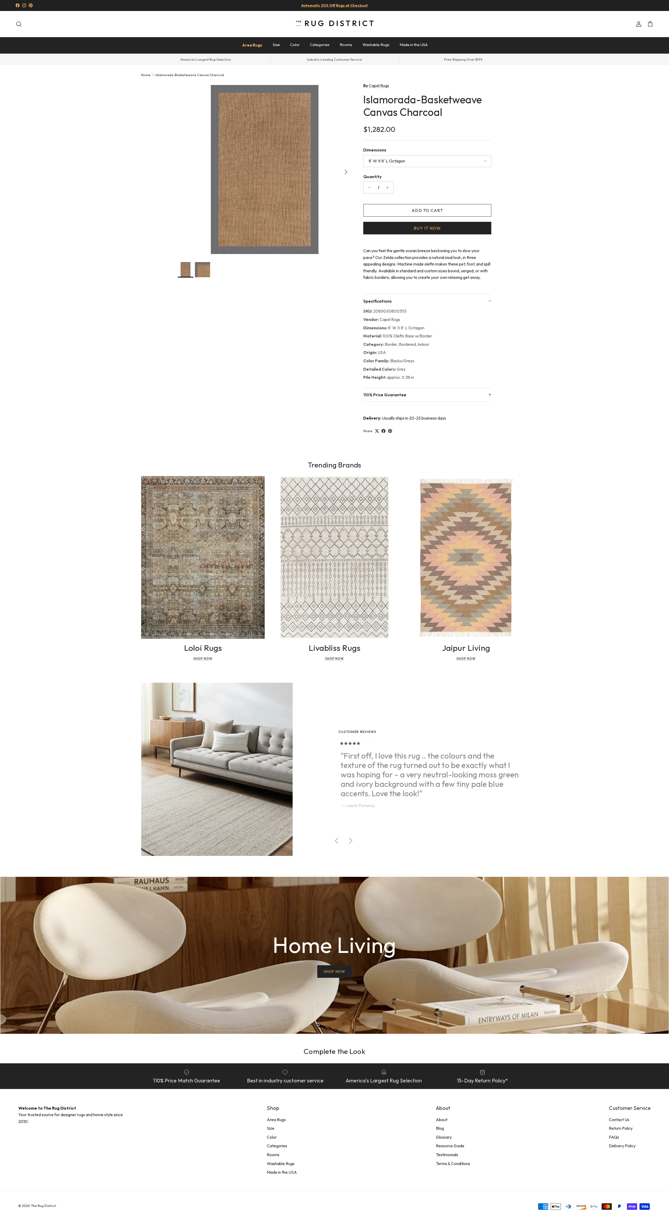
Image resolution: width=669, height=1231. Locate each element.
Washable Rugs (375, 44)
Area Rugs (252, 45)
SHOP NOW (334, 971)
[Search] (19, 24)
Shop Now (202, 658)
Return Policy (621, 1128)
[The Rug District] (334, 24)
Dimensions (374, 150)
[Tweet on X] (377, 431)
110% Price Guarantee (384, 394)
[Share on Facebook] (383, 431)
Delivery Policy (622, 1145)
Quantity (372, 176)
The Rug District (43, 1206)
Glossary (444, 1137)
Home (146, 74)
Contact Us (619, 1119)
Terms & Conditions (453, 1163)
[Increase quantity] (388, 187)
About (441, 1119)
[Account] (637, 24)
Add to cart (427, 210)
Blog (440, 1128)
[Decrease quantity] (368, 187)
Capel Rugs (379, 85)
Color (295, 44)
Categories (320, 44)
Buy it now (427, 228)
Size (276, 44)
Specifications (377, 301)
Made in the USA (414, 44)
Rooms (346, 44)
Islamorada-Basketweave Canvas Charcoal (189, 74)
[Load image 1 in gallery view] (265, 169)
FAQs (614, 1137)
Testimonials (447, 1154)
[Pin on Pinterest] (390, 431)
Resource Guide (450, 1145)
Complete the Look (334, 1051)
